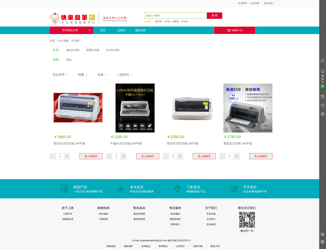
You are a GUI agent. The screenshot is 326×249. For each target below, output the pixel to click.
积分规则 (103, 213)
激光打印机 (73, 50)
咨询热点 (145, 246)
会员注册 (254, 3)
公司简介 (180, 246)
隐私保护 (128, 246)
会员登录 (242, 3)
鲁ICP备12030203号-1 (179, 240)
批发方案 (197, 246)
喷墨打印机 (93, 50)
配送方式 (215, 246)
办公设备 (63, 40)
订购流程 (103, 219)
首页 (102, 30)
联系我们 (175, 224)
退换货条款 (175, 219)
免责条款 (111, 246)
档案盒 (175, 21)
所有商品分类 (70, 30)
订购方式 (67, 213)
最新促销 (140, 30)
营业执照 (211, 224)
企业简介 (211, 219)
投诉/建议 (175, 213)
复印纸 (158, 21)
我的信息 (268, 3)
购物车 (234, 30)
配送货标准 (139, 219)
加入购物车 (91, 156)
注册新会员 (67, 219)
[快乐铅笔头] (90, 18)
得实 (69, 59)
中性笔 (184, 21)
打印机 (167, 21)
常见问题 (211, 213)
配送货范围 (139, 213)
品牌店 (121, 30)
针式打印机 (113, 50)
